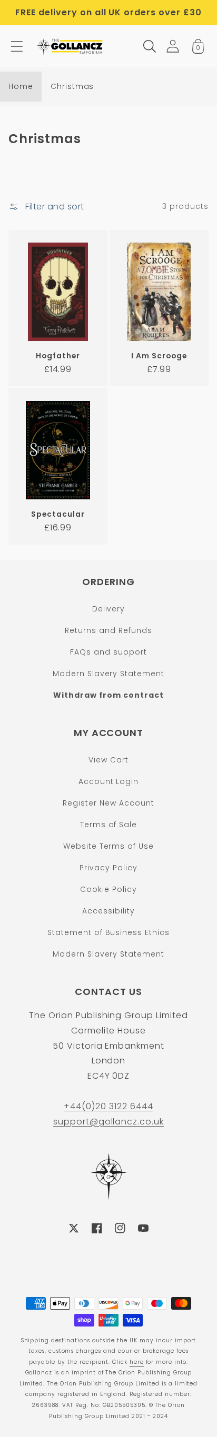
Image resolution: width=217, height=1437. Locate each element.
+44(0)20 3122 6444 (108, 1106)
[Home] (70, 46)
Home (20, 86)
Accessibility (108, 911)
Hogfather (58, 355)
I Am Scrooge (159, 355)
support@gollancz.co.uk (108, 1122)
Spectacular (58, 514)
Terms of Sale (108, 824)
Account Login (108, 781)
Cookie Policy (108, 889)
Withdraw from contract (108, 695)
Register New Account (108, 803)
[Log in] (172, 46)
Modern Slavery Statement (108, 673)
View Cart (108, 760)
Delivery (108, 609)
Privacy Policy (108, 867)
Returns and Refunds (108, 630)
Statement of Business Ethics (108, 932)
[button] (16, 46)
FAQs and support (108, 652)
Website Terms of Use (108, 846)
